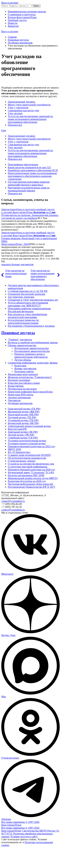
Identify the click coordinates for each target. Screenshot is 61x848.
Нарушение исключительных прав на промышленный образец (28, 189)
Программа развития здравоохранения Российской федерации (29, 310)
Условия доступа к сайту (24, 836)
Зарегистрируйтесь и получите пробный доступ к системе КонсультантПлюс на (28, 211)
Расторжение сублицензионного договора (31, 325)
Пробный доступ (17, 20)
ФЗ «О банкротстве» (19, 452)
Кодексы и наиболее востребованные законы (33, 342)
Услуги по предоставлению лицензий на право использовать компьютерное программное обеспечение (30, 119)
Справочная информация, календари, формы (33, 362)
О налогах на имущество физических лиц (31, 463)
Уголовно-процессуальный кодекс (27, 443)
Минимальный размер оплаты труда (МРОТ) (33, 478)
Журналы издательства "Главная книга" (30, 377)
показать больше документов (17, 264)
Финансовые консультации (23, 374)
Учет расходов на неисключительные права (16, 273)
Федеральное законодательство (31, 348)
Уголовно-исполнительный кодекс (27, 440)
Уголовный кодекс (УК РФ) (23, 420)
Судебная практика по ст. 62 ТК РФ (27, 291)
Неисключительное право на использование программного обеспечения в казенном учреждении (32, 176)
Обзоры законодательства (22, 345)
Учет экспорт (15, 113)
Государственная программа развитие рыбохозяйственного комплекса (29, 183)
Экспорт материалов (19, 397)
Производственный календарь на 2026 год (31, 469)
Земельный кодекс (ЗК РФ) (23, 432)
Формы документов (25, 368)
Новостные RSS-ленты (20, 394)
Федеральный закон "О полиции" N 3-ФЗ (31, 472)
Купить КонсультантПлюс (22, 17)
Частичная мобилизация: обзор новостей (30, 484)
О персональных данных (21, 460)
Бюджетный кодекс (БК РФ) (23, 423)
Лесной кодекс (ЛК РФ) (21, 434)
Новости (12, 23)
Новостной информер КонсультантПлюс (30, 391)
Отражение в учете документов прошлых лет (33, 299)
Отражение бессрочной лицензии (26, 294)
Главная (12, 37)
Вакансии (13, 26)
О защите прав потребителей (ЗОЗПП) (29, 455)
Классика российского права (24, 383)
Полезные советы (24, 371)
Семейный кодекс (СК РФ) (23, 437)
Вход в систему (9, 2)
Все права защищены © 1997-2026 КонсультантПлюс (20, 823)
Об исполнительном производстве (27, 458)
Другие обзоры (22, 359)
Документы (14, 400)
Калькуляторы (16, 386)
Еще (3, 130)
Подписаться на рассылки (22, 388)
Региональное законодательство (32, 351)
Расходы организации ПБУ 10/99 (26, 475)
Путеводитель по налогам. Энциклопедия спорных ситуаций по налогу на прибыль (29, 216)
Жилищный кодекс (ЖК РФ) (24, 411)
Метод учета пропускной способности (29, 104)
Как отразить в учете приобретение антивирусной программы (27, 316)
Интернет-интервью (19, 380)
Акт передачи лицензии (21, 297)
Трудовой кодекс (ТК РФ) (22, 417)
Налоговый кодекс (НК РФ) (23, 414)
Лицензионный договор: (21, 101)
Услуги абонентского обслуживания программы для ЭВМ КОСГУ (28, 304)
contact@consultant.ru (13, 501)
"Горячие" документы (20, 339)
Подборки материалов (20, 42)
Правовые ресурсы (18, 39)
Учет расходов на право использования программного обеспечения (42, 275)
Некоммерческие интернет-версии (27, 11)
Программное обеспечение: (23, 164)
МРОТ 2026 (14, 449)
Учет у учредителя (18, 107)
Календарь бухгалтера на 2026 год (27, 481)
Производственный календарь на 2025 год (31, 446)
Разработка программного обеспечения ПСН (33, 170)
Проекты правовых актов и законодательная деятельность (31, 355)
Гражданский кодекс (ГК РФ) (24, 408)
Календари (20, 365)
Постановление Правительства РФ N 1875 (31, 487)
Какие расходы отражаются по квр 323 (29, 167)
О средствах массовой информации (27, 466)
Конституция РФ (17, 429)
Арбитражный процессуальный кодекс (29, 426)
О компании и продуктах (22, 14)
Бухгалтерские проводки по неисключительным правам (23, 321)
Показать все (15, 125)
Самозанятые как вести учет (23, 110)
